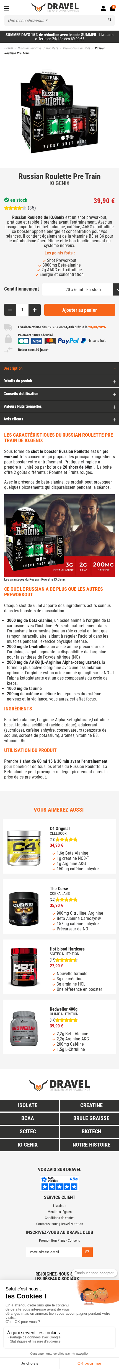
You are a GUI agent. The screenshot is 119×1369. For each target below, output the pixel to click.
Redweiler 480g (63, 1009)
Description (13, 368)
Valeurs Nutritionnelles (23, 406)
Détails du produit (18, 381)
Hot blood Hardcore (67, 949)
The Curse (59, 888)
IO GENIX (59, 183)
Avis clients (13, 419)
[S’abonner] (87, 1252)
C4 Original (60, 828)
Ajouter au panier (79, 310)
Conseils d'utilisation (21, 393)
